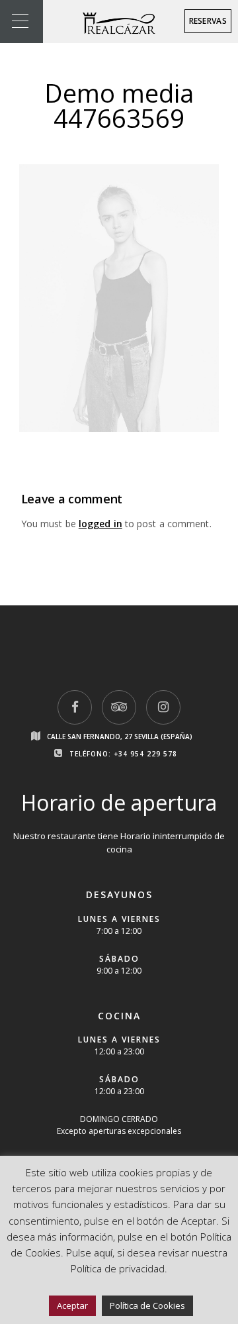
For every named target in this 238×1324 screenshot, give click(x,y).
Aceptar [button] (72, 1305)
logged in (100, 523)
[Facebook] (74, 707)
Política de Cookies (147, 1305)
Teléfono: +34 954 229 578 (123, 753)
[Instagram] (163, 707)
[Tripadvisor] (119, 707)
